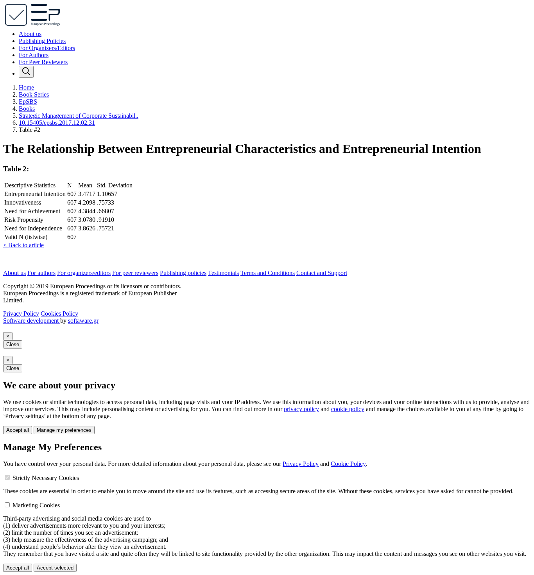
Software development (31, 320)
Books (27, 108)
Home (26, 87)
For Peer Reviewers (43, 62)
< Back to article (23, 245)
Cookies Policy (59, 313)
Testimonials (223, 273)
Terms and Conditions (267, 273)
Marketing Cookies (36, 505)
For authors (41, 273)
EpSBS (28, 101)
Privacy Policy (21, 313)
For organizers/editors (84, 273)
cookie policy (347, 409)
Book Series (34, 94)
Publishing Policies (42, 41)
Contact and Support (321, 273)
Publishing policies (183, 273)
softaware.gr (83, 320)
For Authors (33, 55)
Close (12, 344)
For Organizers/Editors (47, 48)
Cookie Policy (348, 463)
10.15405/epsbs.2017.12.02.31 (57, 122)
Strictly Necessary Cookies (46, 477)
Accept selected (55, 568)
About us (30, 34)
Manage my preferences (64, 430)
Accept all (17, 430)
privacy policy (301, 409)
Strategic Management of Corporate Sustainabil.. (78, 115)
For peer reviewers (135, 273)
